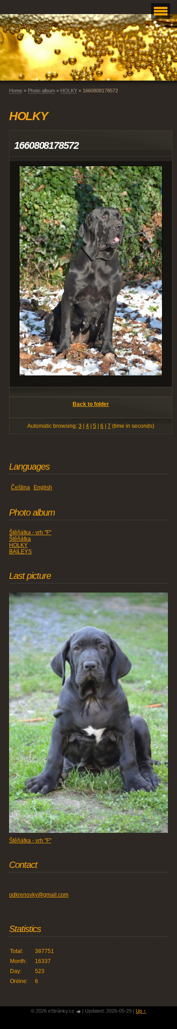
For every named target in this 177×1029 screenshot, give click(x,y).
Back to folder (91, 404)
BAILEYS (20, 551)
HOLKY (68, 90)
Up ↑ (141, 1011)
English (43, 487)
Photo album (41, 90)
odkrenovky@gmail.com (39, 895)
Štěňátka (20, 539)
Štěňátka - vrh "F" (30, 532)
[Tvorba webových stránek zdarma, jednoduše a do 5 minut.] (79, 1011)
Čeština (20, 487)
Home (15, 90)
